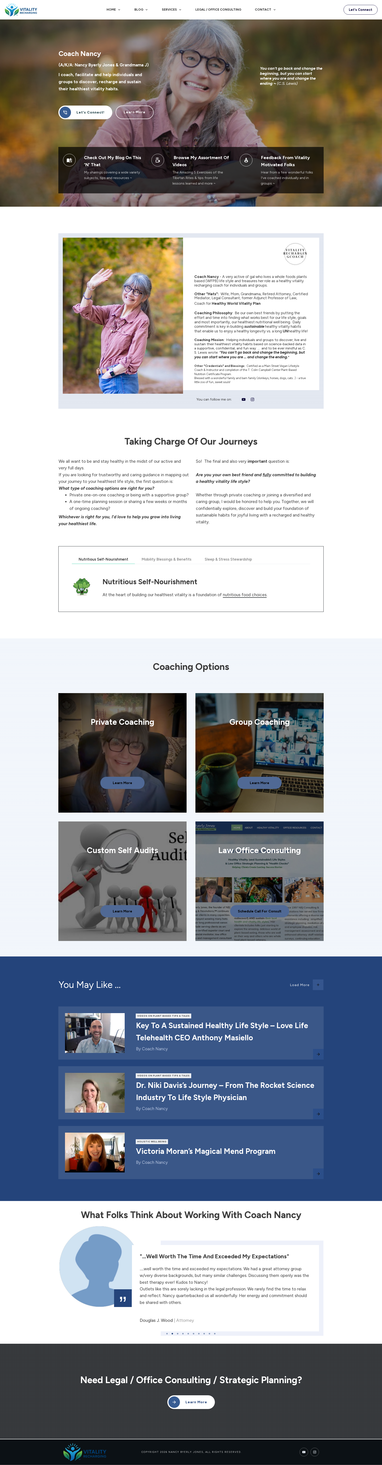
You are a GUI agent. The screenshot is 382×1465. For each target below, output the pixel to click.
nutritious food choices (245, 594)
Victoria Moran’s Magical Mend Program (205, 1151)
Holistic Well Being (151, 1141)
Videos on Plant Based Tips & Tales (163, 1015)
